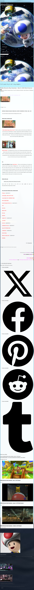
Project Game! (4, 63)
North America (9, 263)
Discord (33, 252)
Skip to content (2, 0)
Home (3, 58)
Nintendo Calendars (5, 64)
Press (3, 69)
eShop (3, 263)
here (2, 107)
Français (3, 79)
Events (3, 75)
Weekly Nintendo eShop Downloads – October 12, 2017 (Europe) (11, 525)
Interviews (3, 76)
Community (3, 62)
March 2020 (5, 263)
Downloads (3, 65)
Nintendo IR (3, 68)
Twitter (3, 71)
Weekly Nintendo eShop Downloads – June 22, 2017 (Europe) (10, 480)
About (3, 59)
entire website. (14, 556)
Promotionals (4, 74)
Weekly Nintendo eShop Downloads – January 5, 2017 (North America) (12, 503)
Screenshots (3, 70)
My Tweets (1, 560)
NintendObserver (6, 4)
